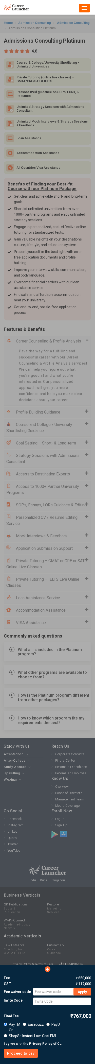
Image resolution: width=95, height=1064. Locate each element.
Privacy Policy (40, 1043)
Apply (82, 992)
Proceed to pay (21, 1053)
